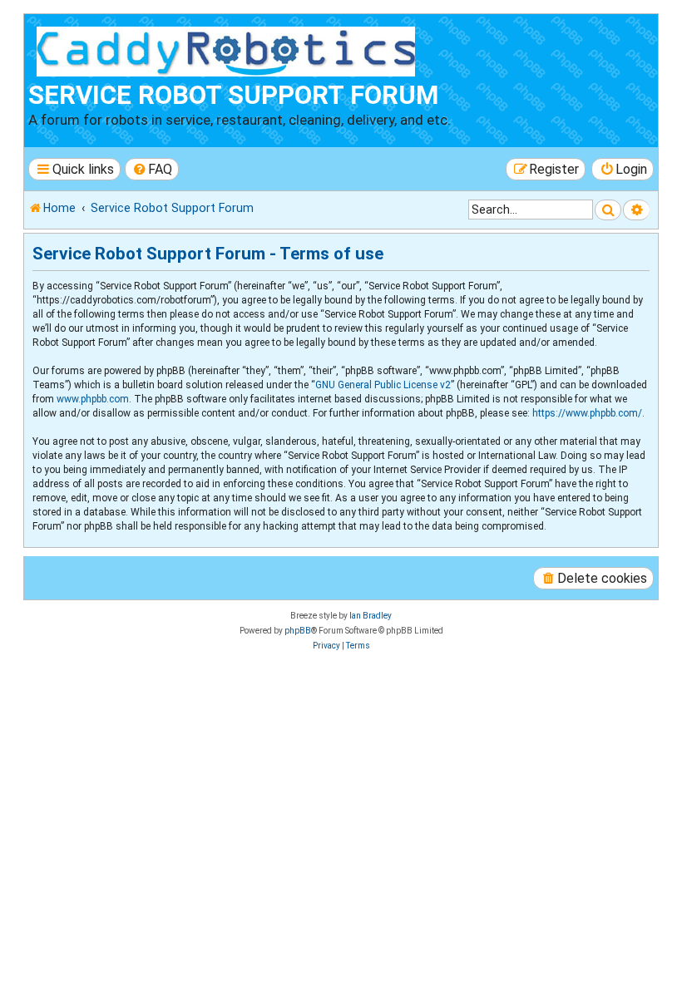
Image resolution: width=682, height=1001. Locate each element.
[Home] (229, 49)
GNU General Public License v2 (383, 385)
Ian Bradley (370, 615)
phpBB (297, 630)
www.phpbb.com (93, 399)
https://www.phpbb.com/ (587, 413)
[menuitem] (152, 169)
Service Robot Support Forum (233, 95)
